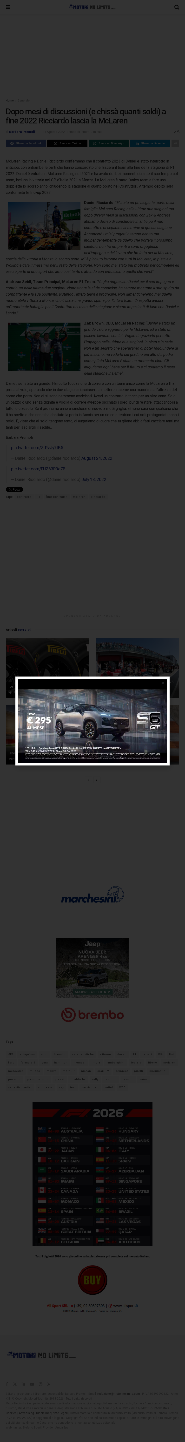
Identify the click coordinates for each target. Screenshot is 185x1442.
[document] (92, 721)
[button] (163, 683)
